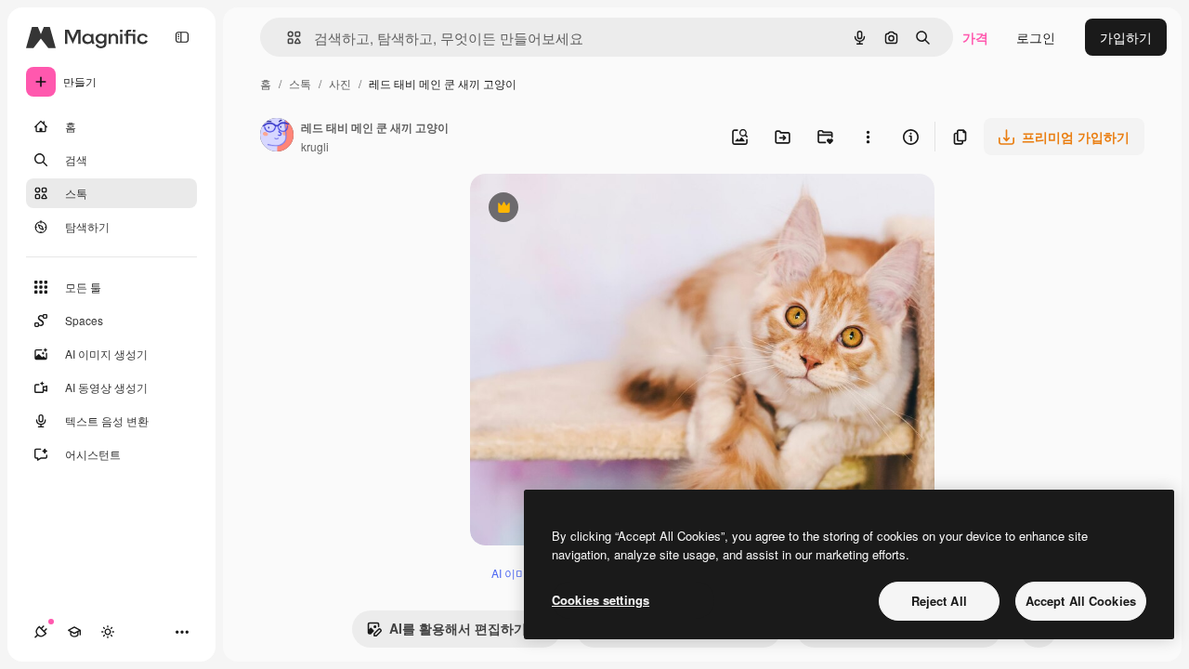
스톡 (300, 83)
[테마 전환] (108, 632)
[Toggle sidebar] (182, 37)
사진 (340, 83)
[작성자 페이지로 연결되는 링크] (277, 136)
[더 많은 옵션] (867, 136)
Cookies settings (600, 600)
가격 (975, 37)
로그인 (1035, 37)
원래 (577, 209)
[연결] (41, 632)
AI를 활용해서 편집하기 (446, 633)
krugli (315, 146)
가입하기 (1126, 37)
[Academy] (74, 632)
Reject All (939, 601)
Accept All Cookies (1081, 601)
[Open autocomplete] (286, 38)
